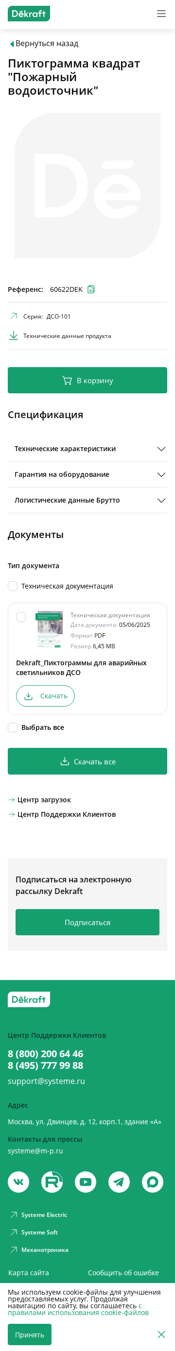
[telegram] (119, 1182)
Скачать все (95, 761)
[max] (152, 1182)
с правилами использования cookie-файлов (78, 1309)
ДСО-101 (59, 316)
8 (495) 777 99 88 (45, 1065)
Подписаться (87, 922)
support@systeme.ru (46, 1081)
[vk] (18, 1182)
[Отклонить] (161, 1335)
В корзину (95, 380)
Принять (29, 1334)
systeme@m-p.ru (35, 1150)
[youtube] (52, 1182)
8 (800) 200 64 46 (45, 1054)
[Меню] (161, 13)
